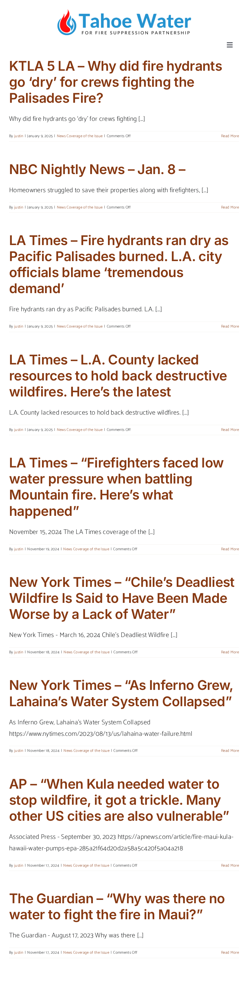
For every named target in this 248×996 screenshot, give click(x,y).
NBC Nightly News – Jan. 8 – (97, 169)
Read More (230, 136)
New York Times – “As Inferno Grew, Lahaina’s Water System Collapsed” (121, 693)
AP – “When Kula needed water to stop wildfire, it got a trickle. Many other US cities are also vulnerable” (119, 800)
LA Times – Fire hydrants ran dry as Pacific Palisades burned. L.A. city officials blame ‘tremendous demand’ (119, 264)
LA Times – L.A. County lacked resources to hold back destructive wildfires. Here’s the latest (118, 375)
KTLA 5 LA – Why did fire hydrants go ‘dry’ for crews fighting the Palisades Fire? (115, 82)
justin (18, 136)
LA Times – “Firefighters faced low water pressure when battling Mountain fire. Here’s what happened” (116, 486)
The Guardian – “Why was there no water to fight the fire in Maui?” (117, 906)
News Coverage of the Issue (80, 136)
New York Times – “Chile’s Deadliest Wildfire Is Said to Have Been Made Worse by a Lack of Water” (122, 598)
